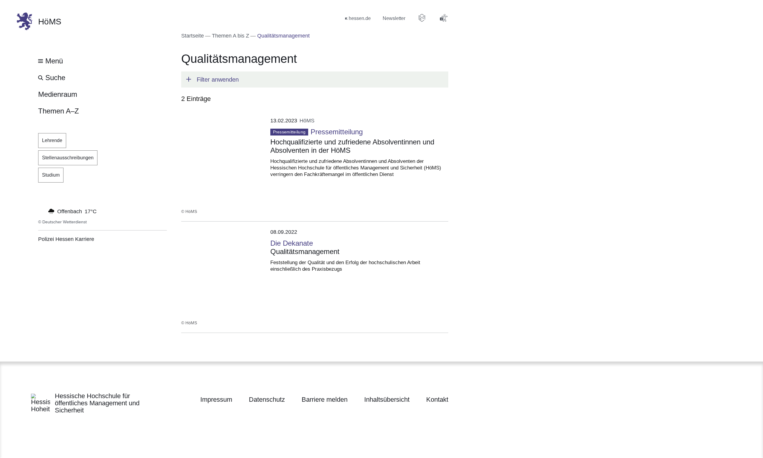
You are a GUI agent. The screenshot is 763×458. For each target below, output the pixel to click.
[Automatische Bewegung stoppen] (41, 211)
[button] (314, 79)
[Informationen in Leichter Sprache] (422, 18)
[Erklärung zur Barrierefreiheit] (443, 18)
